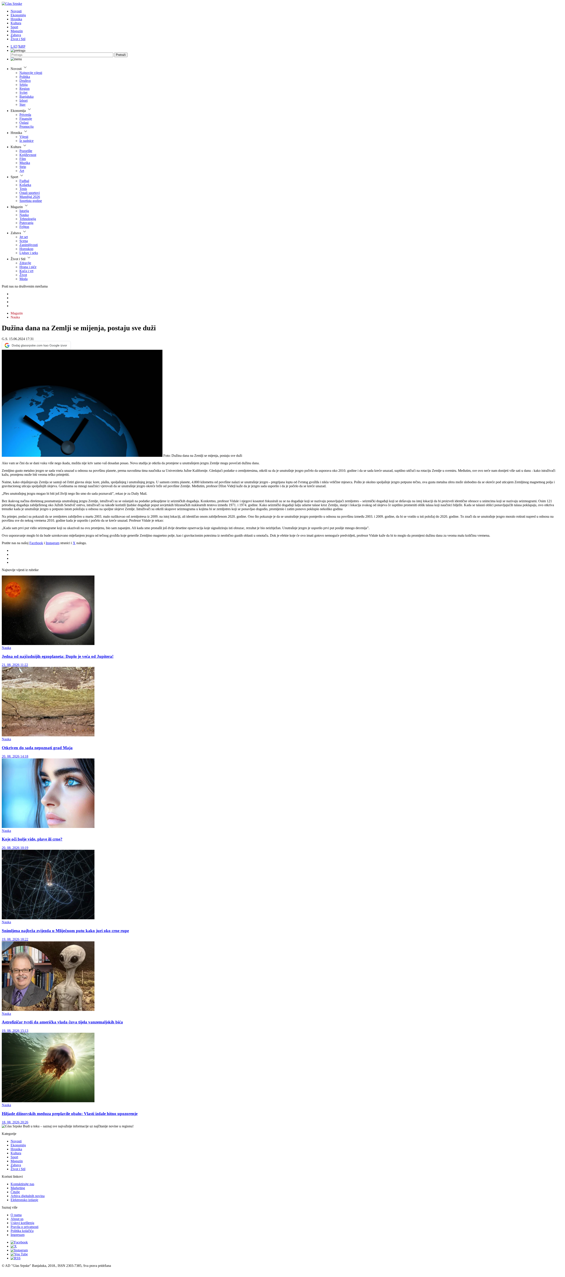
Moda (23, 279)
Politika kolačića (22, 1231)
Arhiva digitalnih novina (28, 1196)
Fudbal (24, 181)
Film (22, 159)
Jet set (23, 237)
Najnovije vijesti (30, 73)
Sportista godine (30, 201)
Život (23, 275)
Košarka (25, 185)
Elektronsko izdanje (24, 1200)
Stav (22, 104)
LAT (14, 46)
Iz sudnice (26, 141)
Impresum (17, 1235)
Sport (14, 27)
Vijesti (23, 137)
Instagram (52, 543)
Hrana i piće (27, 267)
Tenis (23, 189)
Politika (24, 77)
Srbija (23, 85)
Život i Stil (18, 39)
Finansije (25, 118)
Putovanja (26, 223)
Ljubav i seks (28, 253)
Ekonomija (18, 15)
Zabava (16, 35)
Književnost (27, 155)
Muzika (24, 163)
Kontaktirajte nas (22, 1184)
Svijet (23, 92)
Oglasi (23, 122)
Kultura (16, 23)
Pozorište (25, 151)
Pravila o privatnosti (24, 1227)
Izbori (23, 100)
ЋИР (21, 46)
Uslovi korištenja (22, 1223)
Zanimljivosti (28, 245)
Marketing (18, 1188)
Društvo (25, 81)
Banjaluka (26, 96)
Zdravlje (25, 263)
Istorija (24, 211)
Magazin (17, 31)
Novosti (16, 11)
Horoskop (26, 249)
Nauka (24, 215)
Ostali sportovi (29, 193)
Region (24, 88)
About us (17, 1219)
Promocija (26, 126)
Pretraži (121, 54)
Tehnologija (27, 219)
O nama (16, 1215)
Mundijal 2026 (29, 197)
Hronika (16, 19)
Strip (22, 167)
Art (21, 171)
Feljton (24, 227)
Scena (23, 241)
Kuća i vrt (26, 271)
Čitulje (15, 1192)
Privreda (25, 115)
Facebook (36, 543)
